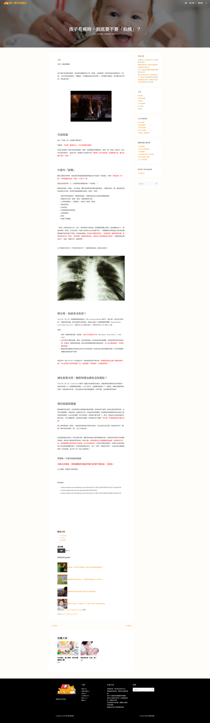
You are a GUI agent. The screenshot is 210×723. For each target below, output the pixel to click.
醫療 (139, 109)
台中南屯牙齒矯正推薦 (143, 149)
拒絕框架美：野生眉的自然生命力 (146, 60)
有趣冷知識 (141, 98)
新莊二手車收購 (142, 130)
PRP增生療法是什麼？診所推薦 (146, 154)
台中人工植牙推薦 (142, 159)
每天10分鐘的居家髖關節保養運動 (146, 70)
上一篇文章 (53, 626)
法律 (139, 101)
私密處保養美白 (142, 125)
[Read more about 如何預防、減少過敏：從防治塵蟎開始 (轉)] (68, 648)
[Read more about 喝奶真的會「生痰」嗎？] (91, 648)
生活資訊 (140, 103)
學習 (139, 95)
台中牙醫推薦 (141, 146)
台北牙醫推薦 (141, 151)
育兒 (59, 60)
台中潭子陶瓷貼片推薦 (143, 157)
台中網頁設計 (141, 173)
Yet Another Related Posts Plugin (73, 610)
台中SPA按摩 (141, 122)
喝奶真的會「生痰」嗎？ (89, 658)
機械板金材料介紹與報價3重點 (115, 707)
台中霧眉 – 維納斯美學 (143, 133)
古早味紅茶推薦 (142, 127)
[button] (195, 3)
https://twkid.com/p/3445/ (70, 614)
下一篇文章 (129, 626)
